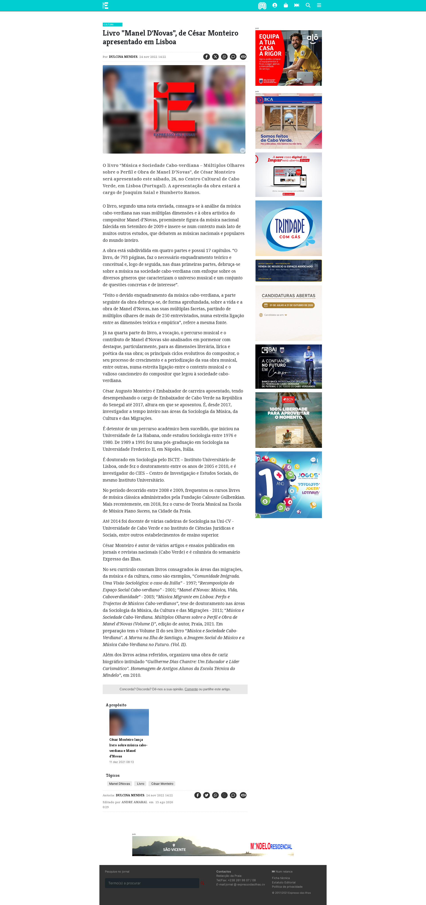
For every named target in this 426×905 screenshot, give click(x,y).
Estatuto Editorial (284, 882)
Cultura (109, 24)
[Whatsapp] (224, 57)
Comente (191, 689)
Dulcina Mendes (123, 57)
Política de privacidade (287, 886)
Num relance (283, 871)
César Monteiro (161, 783)
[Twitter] (215, 57)
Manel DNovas (119, 783)
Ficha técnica (281, 878)
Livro (140, 783)
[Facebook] (206, 57)
